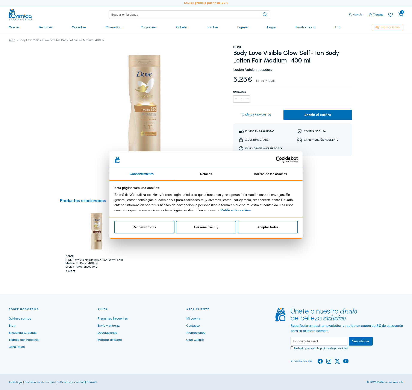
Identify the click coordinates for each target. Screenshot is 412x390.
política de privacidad (334, 348)
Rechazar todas (144, 227)
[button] (400, 14)
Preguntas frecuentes (112, 318)
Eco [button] (337, 27)
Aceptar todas (267, 227)
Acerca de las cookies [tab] (270, 174)
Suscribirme (360, 341)
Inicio (12, 40)
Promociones (390, 27)
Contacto (193, 326)
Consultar (96, 281)
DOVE (237, 47)
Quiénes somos (20, 318)
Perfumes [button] (45, 27)
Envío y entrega (108, 326)
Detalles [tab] (206, 174)
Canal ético (17, 347)
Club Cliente (195, 340)
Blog (12, 326)
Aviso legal (16, 382)
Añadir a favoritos (258, 114)
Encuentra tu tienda (22, 333)
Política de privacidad (71, 382)
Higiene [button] (242, 27)
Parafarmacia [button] (305, 27)
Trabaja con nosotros (24, 340)
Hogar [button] (271, 27)
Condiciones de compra (39, 382)
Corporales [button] (149, 27)
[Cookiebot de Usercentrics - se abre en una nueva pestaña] (279, 160)
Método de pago (109, 340)
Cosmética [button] (113, 27)
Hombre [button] (212, 27)
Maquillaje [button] (79, 27)
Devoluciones (107, 333)
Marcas (14, 27)
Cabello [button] (181, 27)
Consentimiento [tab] (142, 174)
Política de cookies (236, 210)
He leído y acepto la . (321, 348)
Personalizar (203, 227)
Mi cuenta (193, 318)
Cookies (91, 382)
